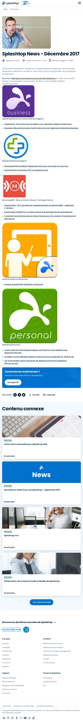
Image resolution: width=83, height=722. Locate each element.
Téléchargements (50, 682)
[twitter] (23, 395)
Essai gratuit (13, 382)
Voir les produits (49, 663)
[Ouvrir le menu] (79, 3)
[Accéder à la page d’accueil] (10, 3)
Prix (44, 685)
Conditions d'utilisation (44, 706)
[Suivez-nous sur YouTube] (25, 718)
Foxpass (46, 659)
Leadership (6, 647)
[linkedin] (15, 395)
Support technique (9, 678)
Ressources (6, 659)
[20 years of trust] (25, 3)
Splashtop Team (13, 60)
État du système (8, 682)
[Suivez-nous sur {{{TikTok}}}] (33, 718)
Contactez (6, 663)
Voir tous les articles (42, 602)
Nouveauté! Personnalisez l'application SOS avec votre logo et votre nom (36, 166)
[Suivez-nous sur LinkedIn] (4, 718)
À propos (6, 639)
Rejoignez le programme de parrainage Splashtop (34, 78)
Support (5, 673)
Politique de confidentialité (24, 706)
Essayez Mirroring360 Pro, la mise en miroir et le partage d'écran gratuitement (38, 212)
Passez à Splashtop (52, 673)
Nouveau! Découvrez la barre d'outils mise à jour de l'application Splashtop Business (41, 128)
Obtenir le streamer (9, 689)
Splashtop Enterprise (50, 655)
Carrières (5, 655)
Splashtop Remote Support (53, 647)
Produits (47, 639)
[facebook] (19, 395)
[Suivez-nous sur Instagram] (8, 718)
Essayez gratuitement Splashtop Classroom (23, 284)
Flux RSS (35, 395)
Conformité (6, 706)
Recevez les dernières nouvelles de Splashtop (27, 622)
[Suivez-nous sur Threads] (12, 718)
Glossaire (5, 666)
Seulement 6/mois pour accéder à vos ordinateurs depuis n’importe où (38, 124)
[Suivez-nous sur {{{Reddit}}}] (29, 718)
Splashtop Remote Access (53, 643)
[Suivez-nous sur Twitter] (21, 718)
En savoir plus (9, 456)
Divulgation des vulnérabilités (13, 685)
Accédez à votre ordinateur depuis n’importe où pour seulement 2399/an (39, 357)
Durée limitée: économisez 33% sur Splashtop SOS (26, 170)
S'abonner (50, 395)
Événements (7, 651)
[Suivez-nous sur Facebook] (17, 718)
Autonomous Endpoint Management (57, 651)
